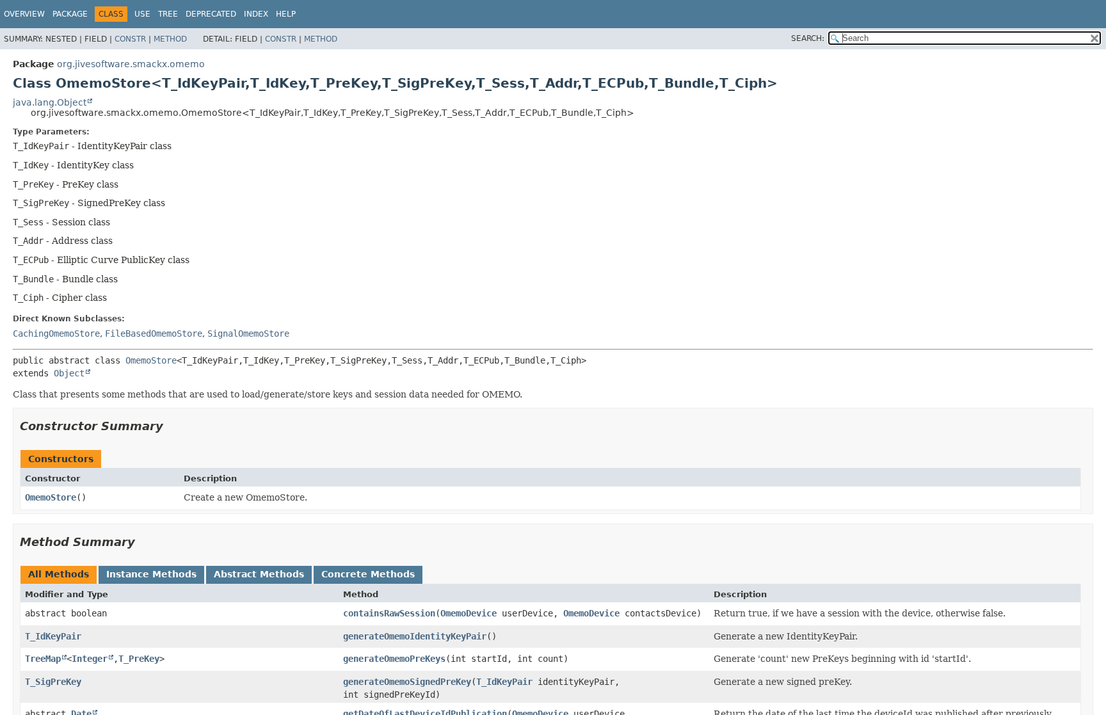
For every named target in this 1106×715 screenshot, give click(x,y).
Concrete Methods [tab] (368, 574)
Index (256, 14)
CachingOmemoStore (56, 333)
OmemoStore (151, 360)
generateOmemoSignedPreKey (407, 682)
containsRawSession (389, 613)
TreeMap (43, 659)
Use (142, 14)
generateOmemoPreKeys (394, 659)
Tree (168, 14)
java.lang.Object (49, 102)
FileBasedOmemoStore (153, 333)
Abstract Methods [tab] (259, 574)
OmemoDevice (468, 613)
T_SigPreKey (53, 682)
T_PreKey (138, 659)
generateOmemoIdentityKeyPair (414, 636)
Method (170, 39)
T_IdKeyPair (53, 636)
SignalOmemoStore (248, 333)
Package (70, 14)
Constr (130, 39)
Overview (24, 14)
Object (69, 373)
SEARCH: (807, 38)
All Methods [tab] (58, 574)
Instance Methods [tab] (151, 574)
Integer (90, 659)
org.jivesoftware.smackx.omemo (131, 64)
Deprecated (211, 14)
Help (286, 14)
